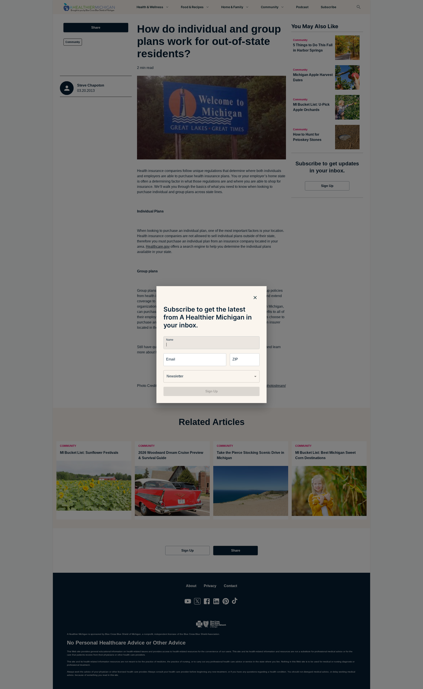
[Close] (255, 297)
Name (169, 339)
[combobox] (211, 376)
